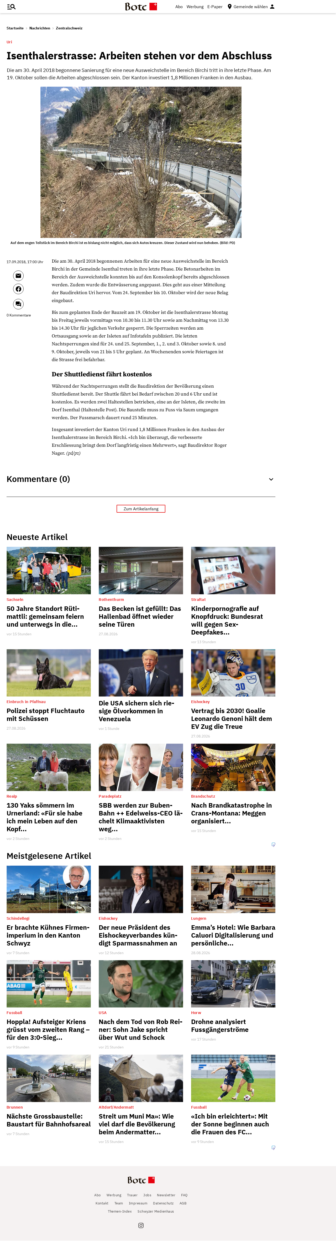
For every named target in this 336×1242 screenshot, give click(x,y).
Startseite (15, 28)
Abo (179, 6)
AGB (183, 1203)
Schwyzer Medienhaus (156, 1211)
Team (118, 1203)
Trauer (132, 1195)
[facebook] (32, 291)
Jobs (147, 1195)
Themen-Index (120, 1211)
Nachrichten (39, 28)
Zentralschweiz (69, 28)
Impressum (138, 1203)
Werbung (195, 6)
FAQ (184, 1195)
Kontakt (102, 1203)
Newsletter (166, 1195)
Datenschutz (163, 1203)
